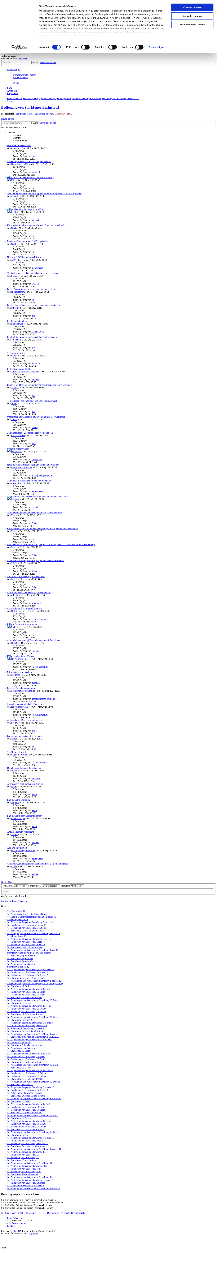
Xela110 (15, 387)
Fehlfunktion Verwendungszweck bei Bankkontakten (32, 337)
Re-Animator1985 (19, 659)
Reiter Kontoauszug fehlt (18, 369)
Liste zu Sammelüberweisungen (22, 624)
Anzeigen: (9, 885)
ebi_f (34, 188)
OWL (14, 228)
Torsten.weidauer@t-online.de (25, 371)
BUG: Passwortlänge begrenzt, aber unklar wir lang (31, 289)
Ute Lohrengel (18, 818)
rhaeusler (15, 196)
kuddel (35, 507)
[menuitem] (24, 75)
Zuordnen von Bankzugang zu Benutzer (26, 576)
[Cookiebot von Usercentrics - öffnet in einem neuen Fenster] (19, 47)
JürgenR (15, 802)
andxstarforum (18, 292)
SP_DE (14, 722)
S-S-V (14, 563)
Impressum (31, 1213)
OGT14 (15, 244)
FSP (13, 180)
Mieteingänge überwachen (19, 672)
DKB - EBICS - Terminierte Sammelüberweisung (30, 177)
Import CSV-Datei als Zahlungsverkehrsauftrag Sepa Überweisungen (39, 385)
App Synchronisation (17, 847)
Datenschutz (53, 1213)
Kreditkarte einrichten (17, 321)
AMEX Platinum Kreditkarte (20, 832)
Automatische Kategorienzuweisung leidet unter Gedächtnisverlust (38, 496)
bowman (15, 355)
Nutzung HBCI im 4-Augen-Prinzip (24, 257)
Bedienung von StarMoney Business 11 (30, 107)
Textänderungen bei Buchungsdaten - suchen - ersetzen (32, 273)
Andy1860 (16, 260)
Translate (23, 58)
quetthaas (15, 675)
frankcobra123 (18, 483)
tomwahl (15, 148)
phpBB (16, 1231)
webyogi (15, 499)
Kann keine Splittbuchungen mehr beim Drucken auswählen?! (36, 225)
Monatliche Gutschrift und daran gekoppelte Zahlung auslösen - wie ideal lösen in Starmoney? (51, 544)
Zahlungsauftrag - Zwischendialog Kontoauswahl (30, 433)
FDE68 (14, 276)
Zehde (14, 419)
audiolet (35, 379)
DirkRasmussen (18, 611)
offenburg (15, 595)
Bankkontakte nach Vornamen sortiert (24, 816)
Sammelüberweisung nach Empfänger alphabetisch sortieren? (35, 560)
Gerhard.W (16, 451)
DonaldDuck (17, 323)
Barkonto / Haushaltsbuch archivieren (24, 736)
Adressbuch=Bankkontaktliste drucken (25, 784)
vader (34, 156)
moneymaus (37, 268)
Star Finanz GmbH (25, 113)
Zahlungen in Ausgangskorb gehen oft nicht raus (29, 480)
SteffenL (15, 627)
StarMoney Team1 (63, 113)
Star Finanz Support (44, 113)
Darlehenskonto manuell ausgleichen (24, 768)
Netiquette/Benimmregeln (73, 1213)
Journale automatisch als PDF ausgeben (25, 704)
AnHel (14, 738)
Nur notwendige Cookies (192, 24)
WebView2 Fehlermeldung (19, 145)
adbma (14, 403)
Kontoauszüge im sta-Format (20, 656)
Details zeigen (156, 47)
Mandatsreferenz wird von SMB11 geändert (27, 241)
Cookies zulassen (192, 7)
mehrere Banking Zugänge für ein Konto (26, 209)
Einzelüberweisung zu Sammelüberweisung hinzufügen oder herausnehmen (42, 528)
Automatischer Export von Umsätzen (24, 608)
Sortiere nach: (35, 885)
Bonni (14, 786)
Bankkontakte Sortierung (18, 800)
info (33, 315)
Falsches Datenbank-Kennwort (21, 688)
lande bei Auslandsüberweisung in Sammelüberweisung (33, 464)
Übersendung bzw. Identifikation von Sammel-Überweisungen (36, 417)
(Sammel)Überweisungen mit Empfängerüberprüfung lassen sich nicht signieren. (44, 193)
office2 (14, 307)
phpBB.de (33, 1233)
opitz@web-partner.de (21, 467)
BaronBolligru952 (19, 164)
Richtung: (65, 885)
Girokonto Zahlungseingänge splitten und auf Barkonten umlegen (37, 863)
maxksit (14, 212)
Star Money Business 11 (18, 353)
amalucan (15, 770)
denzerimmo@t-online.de (23, 691)
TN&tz (14, 339)
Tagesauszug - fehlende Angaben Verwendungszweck (32, 401)
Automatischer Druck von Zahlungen (24, 720)
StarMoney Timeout (16, 752)
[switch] (85, 47)
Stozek (14, 834)
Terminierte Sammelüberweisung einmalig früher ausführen (34, 512)
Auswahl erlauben (192, 16)
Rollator (15, 643)
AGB (41, 1213)
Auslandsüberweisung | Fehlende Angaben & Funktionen (34, 640)
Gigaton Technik (19, 754)
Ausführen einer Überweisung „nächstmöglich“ (29, 592)
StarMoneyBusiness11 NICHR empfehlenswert (29, 161)
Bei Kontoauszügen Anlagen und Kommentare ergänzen (33, 305)
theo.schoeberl (18, 435)
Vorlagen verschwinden (18, 448)
